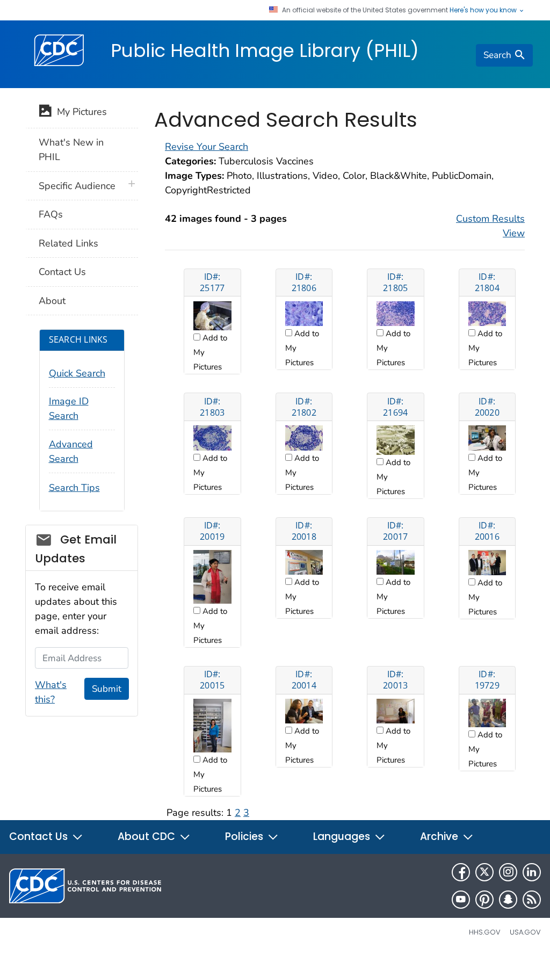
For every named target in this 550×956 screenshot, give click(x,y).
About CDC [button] (148, 836)
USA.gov (525, 932)
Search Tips (74, 487)
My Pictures (79, 111)
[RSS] (532, 899)
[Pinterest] (484, 899)
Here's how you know (484, 10)
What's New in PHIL (71, 149)
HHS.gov (485, 932)
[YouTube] (461, 899)
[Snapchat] (508, 899)
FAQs (51, 214)
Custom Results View (490, 226)
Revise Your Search (206, 146)
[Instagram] (508, 872)
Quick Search (77, 373)
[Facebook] (461, 872)
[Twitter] (484, 872)
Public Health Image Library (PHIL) (265, 50)
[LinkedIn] (532, 872)
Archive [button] (440, 836)
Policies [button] (245, 836)
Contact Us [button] (39, 836)
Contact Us (62, 271)
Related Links (68, 243)
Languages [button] (343, 836)
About (52, 300)
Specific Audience (77, 185)
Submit (106, 689)
